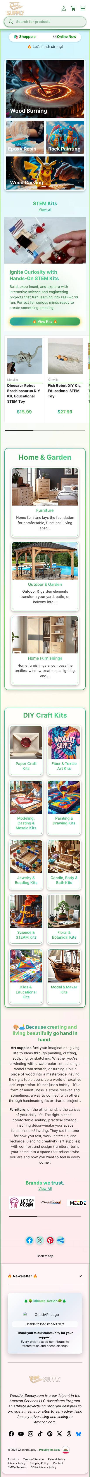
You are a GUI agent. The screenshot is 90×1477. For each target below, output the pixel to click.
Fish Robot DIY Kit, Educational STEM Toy (64, 390)
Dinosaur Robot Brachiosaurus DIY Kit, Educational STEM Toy (23, 393)
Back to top (45, 1256)
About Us (13, 1459)
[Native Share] (60, 1240)
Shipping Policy (39, 1463)
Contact (58, 1463)
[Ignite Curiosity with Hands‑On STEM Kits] (45, 240)
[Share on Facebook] (29, 1240)
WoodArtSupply (27, 1449)
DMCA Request (17, 1467)
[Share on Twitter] (39, 1240)
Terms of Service (33, 1459)
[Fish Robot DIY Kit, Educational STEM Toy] (65, 356)
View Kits (45, 321)
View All (45, 1188)
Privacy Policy (16, 1463)
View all (45, 209)
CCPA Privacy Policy (43, 1467)
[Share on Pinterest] (50, 1240)
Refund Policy (56, 1459)
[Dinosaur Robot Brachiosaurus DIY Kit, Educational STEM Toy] (24, 356)
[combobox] (45, 21)
